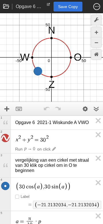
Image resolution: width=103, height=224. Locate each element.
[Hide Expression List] (96, 109)
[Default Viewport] (96, 54)
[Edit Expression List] (85, 109)
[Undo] (46, 109)
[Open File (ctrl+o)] (6, 6)
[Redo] (57, 109)
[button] (96, 6)
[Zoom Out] (96, 42)
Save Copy (68, 6)
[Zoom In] (96, 32)
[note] (48, 6)
